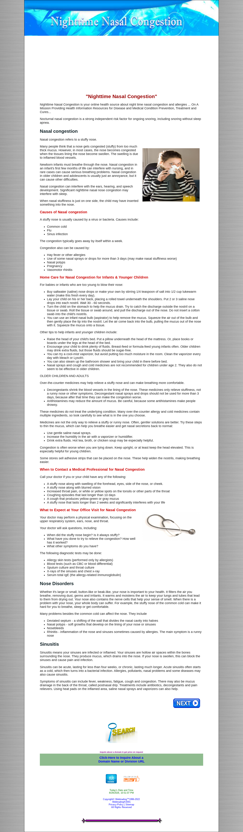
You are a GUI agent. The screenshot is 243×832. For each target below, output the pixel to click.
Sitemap (130, 804)
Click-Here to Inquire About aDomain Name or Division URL (121, 759)
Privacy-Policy (116, 804)
